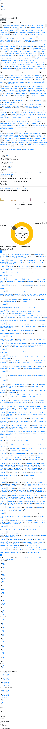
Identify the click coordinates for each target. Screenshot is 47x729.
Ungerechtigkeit (33, 469)
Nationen (8, 104)
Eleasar (10, 403)
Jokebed (37, 495)
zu (39, 48)
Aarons (29, 406)
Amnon (43, 522)
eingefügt (13, 433)
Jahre (12, 46)
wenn (15, 346)
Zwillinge (3, 112)
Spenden (13, 174)
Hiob (3, 585)
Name (15, 495)
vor (25, 53)
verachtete (12, 149)
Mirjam (13, 406)
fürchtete (37, 317)
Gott (30, 58)
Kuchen (6, 552)
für (26, 93)
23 (44, 100)
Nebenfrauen (8, 38)
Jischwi (43, 384)
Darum (17, 136)
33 (30, 142)
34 (12, 146)
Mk (3, 619)
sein (39, 516)
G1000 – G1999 (5, 690)
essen (9, 135)
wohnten (7, 81)
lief (26, 337)
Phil (3, 631)
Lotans (21, 380)
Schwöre (3, 144)
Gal (3, 628)
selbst (14, 279)
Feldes (30, 123)
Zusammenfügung (23, 421)
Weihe (13, 485)
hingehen (10, 396)
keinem (8, 479)
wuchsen (16, 121)
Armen (8, 292)
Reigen (23, 409)
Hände (30, 281)
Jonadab (13, 539)
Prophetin (22, 406)
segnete (24, 58)
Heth (27, 55)
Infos (3, 12)
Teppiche (16, 412)
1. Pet (3, 645)
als (26, 516)
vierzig (37, 88)
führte (19, 339)
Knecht (7, 301)
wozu (5, 142)
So (24, 294)
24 (1, 110)
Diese (20, 34)
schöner (18, 516)
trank (21, 148)
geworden (3, 288)
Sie (27, 266)
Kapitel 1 (4, 657)
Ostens (35, 41)
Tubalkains (13, 257)
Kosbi (4, 491)
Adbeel (4, 69)
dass (24, 343)
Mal (3, 614)
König (31, 274)
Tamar (35, 522)
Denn (29, 317)
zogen (35, 408)
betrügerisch (14, 356)
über (30, 366)
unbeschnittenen (27, 362)
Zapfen (17, 431)
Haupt (38, 485)
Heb (3, 642)
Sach (3, 612)
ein (13, 428)
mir (41, 294)
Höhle (4, 51)
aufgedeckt (18, 469)
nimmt (36, 463)
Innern (15, 106)
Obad (3, 603)
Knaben (10, 121)
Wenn (20, 99)
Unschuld (20, 281)
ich (25, 140)
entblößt (13, 475)
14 (17, 70)
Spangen (40, 291)
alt (11, 48)
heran (23, 121)
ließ (9, 40)
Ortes (22, 315)
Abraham (7, 25)
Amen (11, 504)
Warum (11, 266)
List (35, 488)
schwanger (22, 97)
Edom (42, 136)
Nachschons (17, 402)
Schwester (26, 91)
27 (1, 121)
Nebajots (11, 333)
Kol (3, 633)
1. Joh (3, 648)
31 (1, 138)
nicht (16, 278)
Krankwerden (35, 526)
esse (34, 545)
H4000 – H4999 (5, 678)
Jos (3, 568)
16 (40, 72)
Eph (3, 630)
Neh (3, 582)
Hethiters (12, 53)
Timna (19, 381)
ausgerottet (4, 468)
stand (29, 148)
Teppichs (37, 420)
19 (1, 86)
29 (1, 131)
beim (17, 60)
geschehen (11, 392)
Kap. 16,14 (9, 155)
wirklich (19, 285)
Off (3, 653)
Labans (34, 91)
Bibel (3, 7)
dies (6, 44)
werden (38, 412)
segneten (15, 304)
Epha (29, 32)
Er (28, 279)
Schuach (12, 28)
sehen (41, 541)
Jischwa (34, 384)
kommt (24, 541)
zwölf (19, 75)
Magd (22, 64)
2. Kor (3, 627)
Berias (38, 386)
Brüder (11, 83)
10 (38, 53)
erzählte (42, 339)
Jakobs (20, 355)
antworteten (28, 355)
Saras (28, 64)
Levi (15, 497)
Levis (6, 497)
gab (13, 36)
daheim (20, 439)
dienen (36, 107)
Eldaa (14, 34)
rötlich (43, 112)
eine (42, 421)
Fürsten (26, 75)
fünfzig (8, 420)
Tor (23, 307)
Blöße (12, 437)
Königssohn (21, 533)
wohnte (11, 60)
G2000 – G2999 (5, 691)
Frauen (29, 333)
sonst (42, 319)
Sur (26, 81)
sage (5, 504)
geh (4, 269)
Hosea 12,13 (28, 161)
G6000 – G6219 (5, 697)
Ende (29, 420)
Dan (3, 597)
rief (11, 323)
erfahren (41, 390)
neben (37, 459)
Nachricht (31, 336)
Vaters (2, 287)
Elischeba (26, 400)
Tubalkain (38, 254)
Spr (3, 588)
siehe (39, 110)
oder (44, 437)
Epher (37, 32)
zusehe (17, 545)
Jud (3, 652)
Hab (3, 608)
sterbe (3, 327)
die (16, 38)
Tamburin (6, 408)
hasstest (4, 515)
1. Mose (2, 18)
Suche (3, 10)
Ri (2, 570)
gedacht (35, 513)
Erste (25, 112)
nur (7, 287)
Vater (2, 356)
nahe (38, 478)
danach (13, 115)
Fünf (10, 412)
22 (27, 97)
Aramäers (3, 91)
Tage (15, 44)
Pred (3, 589)
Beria (4, 386)
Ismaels (25, 62)
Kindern (21, 55)
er (11, 278)
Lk (2, 620)
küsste (10, 339)
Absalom (31, 520)
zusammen (23, 427)
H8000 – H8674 (5, 683)
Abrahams (35, 44)
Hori (32, 380)
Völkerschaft (27, 106)
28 (29, 125)
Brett (30, 431)
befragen (38, 100)
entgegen (35, 337)
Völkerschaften (36, 104)
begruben (37, 49)
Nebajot (33, 68)
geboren (41, 64)
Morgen (37, 532)
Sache (21, 490)
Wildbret (16, 127)
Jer (3, 593)
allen (39, 433)
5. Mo (3, 567)
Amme (43, 299)
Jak (3, 644)
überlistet (6, 490)
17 (43, 75)
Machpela (13, 51)
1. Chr (3, 578)
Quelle (16, 297)
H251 (23, 186)
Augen (19, 468)
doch (2, 135)
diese (13, 340)
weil (31, 356)
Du (41, 304)
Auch (10, 285)
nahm (13, 25)
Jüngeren (29, 107)
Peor (29, 490)
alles (24, 36)
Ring (25, 291)
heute (29, 138)
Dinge (19, 340)
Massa (41, 69)
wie (15, 324)
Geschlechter (17, 62)
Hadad (6, 72)
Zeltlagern (12, 75)
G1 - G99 (4, 700)
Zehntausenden (29, 306)
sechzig (13, 119)
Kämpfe (25, 349)
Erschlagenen (39, 366)
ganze (39, 503)
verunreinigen (42, 479)
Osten (16, 41)
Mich (3, 606)
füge (42, 425)
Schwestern (7, 509)
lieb (5, 127)
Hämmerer (4, 256)
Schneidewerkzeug (22, 256)
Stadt (12, 368)
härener (16, 114)
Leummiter (4, 32)
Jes (3, 592)
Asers (19, 384)
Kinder (36, 97)
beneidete (8, 345)
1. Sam (3, 573)
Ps (2, 586)
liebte (15, 523)
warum (34, 99)
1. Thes (3, 634)
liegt (36, 501)
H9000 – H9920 (5, 685)
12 (1, 62)
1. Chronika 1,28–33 (8, 154)
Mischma (24, 69)
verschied (30, 46)
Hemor (7, 356)
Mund (30, 127)
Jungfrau (28, 478)
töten (3, 320)
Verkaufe (21, 138)
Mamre (32, 53)
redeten (24, 356)
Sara (21, 57)
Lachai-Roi (30, 60)
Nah (3, 607)
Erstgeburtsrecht (40, 138)
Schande (15, 364)
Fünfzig (11, 418)
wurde (14, 97)
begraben (28, 57)
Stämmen (38, 75)
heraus (37, 112)
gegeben (32, 515)
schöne (11, 522)
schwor (22, 144)
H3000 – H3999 (5, 677)
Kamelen (3, 297)
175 (7, 46)
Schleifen (18, 418)
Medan (32, 27)
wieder (19, 25)
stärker (37, 106)
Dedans (15, 30)
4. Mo (3, 566)
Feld (26, 51)
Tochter (32, 90)
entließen (15, 299)
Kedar (42, 68)
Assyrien (11, 82)
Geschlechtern (7, 68)
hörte (10, 294)
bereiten (14, 552)
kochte (14, 131)
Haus (32, 339)
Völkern (3, 49)
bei (39, 295)
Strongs (4, 9)
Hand (15, 408)
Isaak (18, 36)
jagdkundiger (6, 123)
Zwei (2, 104)
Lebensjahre (25, 44)
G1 (2, 708)
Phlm (3, 641)
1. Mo (3, 562)
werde (11, 306)
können (30, 360)
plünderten (3, 368)
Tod (9, 58)
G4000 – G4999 (5, 694)
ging (15, 100)
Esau (31, 121)
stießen (42, 97)
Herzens (10, 281)
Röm (3, 624)
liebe (28, 535)
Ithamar (18, 403)
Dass (35, 326)
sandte (15, 274)
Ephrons (32, 51)
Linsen (6, 148)
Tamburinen (11, 409)
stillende (22, 396)
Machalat (3, 332)
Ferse (12, 117)
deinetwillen (18, 262)
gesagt (21, 266)
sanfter (3, 125)
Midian (40, 27)
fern (32, 390)
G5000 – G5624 (5, 695)
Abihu (4, 403)
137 (33, 77)
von (32, 40)
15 (1, 72)
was (29, 36)
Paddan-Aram (15, 91)
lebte (27, 40)
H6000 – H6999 (5, 681)
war (31, 88)
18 (43, 79)
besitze (15, 307)
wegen (9, 320)
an (9, 297)
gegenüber (13, 422)
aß (14, 148)
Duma (33, 69)
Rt (2, 571)
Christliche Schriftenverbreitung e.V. (32, 172)
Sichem (37, 355)
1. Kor (3, 626)
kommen (40, 542)
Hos (3, 599)
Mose (18, 498)
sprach (14, 99)
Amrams (28, 495)
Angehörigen (26, 509)
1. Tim (3, 637)
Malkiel (8, 387)
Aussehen (42, 320)
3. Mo (3, 564)
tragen (41, 469)
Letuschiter (39, 30)
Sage (10, 260)
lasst (11, 507)
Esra (3, 581)
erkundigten (29, 315)
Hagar (5, 64)
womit (40, 488)
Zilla (12, 254)
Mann (15, 123)
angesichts (39, 82)
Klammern (26, 425)
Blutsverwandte (16, 450)
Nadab (43, 402)
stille (24, 398)
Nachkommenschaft (6, 307)
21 (1, 93)
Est (3, 584)
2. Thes (3, 635)
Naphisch (26, 72)
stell (8, 541)
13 (1, 66)
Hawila (15, 81)
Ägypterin (14, 64)
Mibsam (12, 69)
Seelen (13, 510)
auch (17, 254)
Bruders (40, 482)
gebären (30, 110)
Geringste (27, 529)
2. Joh (3, 649)
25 (6, 18)
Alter (5, 48)
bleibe (3, 263)
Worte (31, 292)
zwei (28, 104)
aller (2, 83)
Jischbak (3, 28)
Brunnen (23, 60)
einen (31, 418)
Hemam (40, 380)
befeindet (24, 488)
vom (40, 131)
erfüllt (16, 110)
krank (16, 541)
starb (38, 46)
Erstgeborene (18, 68)
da (36, 135)
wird (21, 428)
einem (25, 431)
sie (44, 93)
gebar (6, 27)
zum (38, 549)
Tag (4, 493)
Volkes (35, 468)
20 (20, 88)
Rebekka (11, 90)
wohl (2, 262)
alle (25, 34)
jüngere (3, 516)
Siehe (20, 140)
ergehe (8, 262)
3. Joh (3, 650)
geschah (41, 57)
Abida (7, 34)
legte (19, 547)
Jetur (19, 72)
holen (9, 275)
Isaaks (25, 86)
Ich (24, 535)
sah (30, 291)
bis (21, 81)
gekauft (33, 55)
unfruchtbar (6, 95)
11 (33, 57)
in (21, 41)
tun (5, 362)
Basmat (13, 375)
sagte (19, 272)
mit (40, 349)
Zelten (19, 125)
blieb (25, 125)
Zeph (3, 610)
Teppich (37, 418)
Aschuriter (29, 30)
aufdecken (25, 440)
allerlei (13, 256)
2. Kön (3, 577)
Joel (3, 600)
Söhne (9, 30)
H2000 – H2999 (5, 675)
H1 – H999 (4, 672)
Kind (18, 398)
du (21, 260)
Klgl (3, 595)
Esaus (18, 117)
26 (5, 116)
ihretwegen (10, 327)
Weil (20, 326)
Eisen (41, 256)
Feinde (31, 307)
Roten (23, 135)
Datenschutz (7, 174)
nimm (42, 268)
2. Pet (3, 646)
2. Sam (3, 574)
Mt (2, 617)
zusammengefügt (29, 412)
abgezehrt (11, 533)
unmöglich (16, 529)
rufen (5, 398)
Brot (35, 146)
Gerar (38, 274)
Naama (23, 257)
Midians (23, 32)
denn (39, 93)
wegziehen (7, 41)
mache (13, 425)
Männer (24, 301)
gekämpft (11, 351)
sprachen (32, 304)
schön (34, 320)
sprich (3, 542)
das (18, 53)
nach (2, 58)
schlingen (7, 167)
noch (21, 40)
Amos (3, 601)
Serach (13, 386)
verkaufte (32, 144)
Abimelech (22, 274)
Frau (27, 25)
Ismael (30, 49)
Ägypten (23, 497)
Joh (3, 622)
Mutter (28, 287)
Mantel (22, 114)
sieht (37, 465)
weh (25, 526)
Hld (3, 590)
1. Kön (3, 575)
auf (19, 51)
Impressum (2, 174)
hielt (5, 117)
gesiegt (26, 351)
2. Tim (3, 638)
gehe (30, 140)
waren (21, 30)
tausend (18, 306)
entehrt (7, 358)
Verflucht (11, 501)
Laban (23, 336)
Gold (34, 425)
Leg (30, 539)
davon (3, 149)
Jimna (26, 384)
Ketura (41, 25)
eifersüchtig (9, 459)
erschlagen (35, 493)
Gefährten (24, 515)
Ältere (18, 107)
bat (13, 93)
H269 (3, 176)
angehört (20, 479)
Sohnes (41, 51)
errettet (3, 510)
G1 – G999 (4, 688)
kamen (25, 366)
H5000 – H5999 (5, 679)
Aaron (12, 400)
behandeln (4, 373)
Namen (35, 25)
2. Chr (3, 579)
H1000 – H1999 (5, 674)
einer (43, 412)
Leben (41, 262)
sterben (43, 140)
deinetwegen (11, 263)
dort (42, 55)
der (5, 421)
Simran (14, 27)
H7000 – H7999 (5, 682)
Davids (10, 523)
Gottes (31, 349)
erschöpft (10, 133)
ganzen (5, 114)
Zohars (3, 53)
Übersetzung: (23, 206)
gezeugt (4, 444)
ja (1, 324)
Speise (5, 543)
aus (40, 408)
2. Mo (3, 563)
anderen (9, 414)
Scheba (38, 28)
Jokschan (23, 27)
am (35, 262)
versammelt (33, 48)
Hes (3, 596)
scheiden (3, 106)
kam (31, 112)
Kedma (35, 72)
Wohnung (7, 428)
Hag (3, 611)
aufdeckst (3, 461)
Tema (14, 72)
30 (16, 133)
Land (27, 41)
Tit (2, 639)
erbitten (35, 95)
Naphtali (6, 352)
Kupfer (33, 256)
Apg (3, 623)
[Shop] (0, 16)
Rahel (14, 343)
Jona (3, 604)
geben (42, 362)
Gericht (22, 131)
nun (20, 268)
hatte (41, 125)
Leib (21, 104)
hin (16, 82)
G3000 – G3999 (5, 693)
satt (21, 48)
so (26, 99)
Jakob (43, 117)
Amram (5, 498)
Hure (41, 371)
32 (1, 140)
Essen (37, 543)
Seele (30, 262)
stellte (23, 390)
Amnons (9, 529)
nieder (30, 82)
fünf (19, 414)
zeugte (32, 28)
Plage (11, 493)
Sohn (41, 40)
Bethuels (39, 90)
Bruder (28, 115)
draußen (38, 439)
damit (39, 260)
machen (31, 433)
